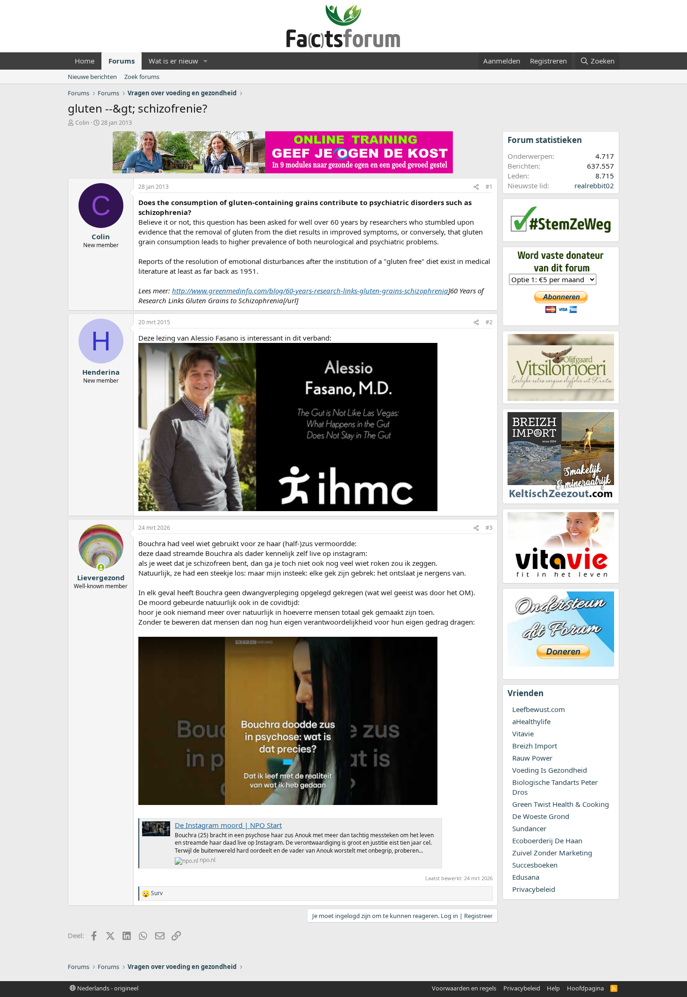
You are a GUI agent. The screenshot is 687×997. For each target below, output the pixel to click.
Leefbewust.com (538, 709)
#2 (489, 322)
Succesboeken (535, 864)
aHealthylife (531, 721)
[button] (205, 61)
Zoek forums (141, 76)
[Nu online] (100, 567)
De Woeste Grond (540, 816)
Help (553, 988)
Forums (121, 60)
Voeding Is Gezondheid (549, 770)
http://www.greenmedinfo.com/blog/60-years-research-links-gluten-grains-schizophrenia (310, 290)
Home (84, 60)
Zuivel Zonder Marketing (552, 852)
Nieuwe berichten (92, 76)
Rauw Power (532, 757)
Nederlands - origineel (107, 988)
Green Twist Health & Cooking (560, 804)
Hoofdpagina (585, 988)
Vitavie (523, 733)
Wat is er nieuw (173, 60)
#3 (489, 528)
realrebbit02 (594, 185)
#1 (489, 187)
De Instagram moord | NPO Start (228, 825)
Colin (82, 122)
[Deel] (476, 187)
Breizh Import (534, 745)
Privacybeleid (533, 889)
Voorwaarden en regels (464, 988)
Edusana (525, 877)
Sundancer (529, 828)
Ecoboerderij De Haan (547, 840)
